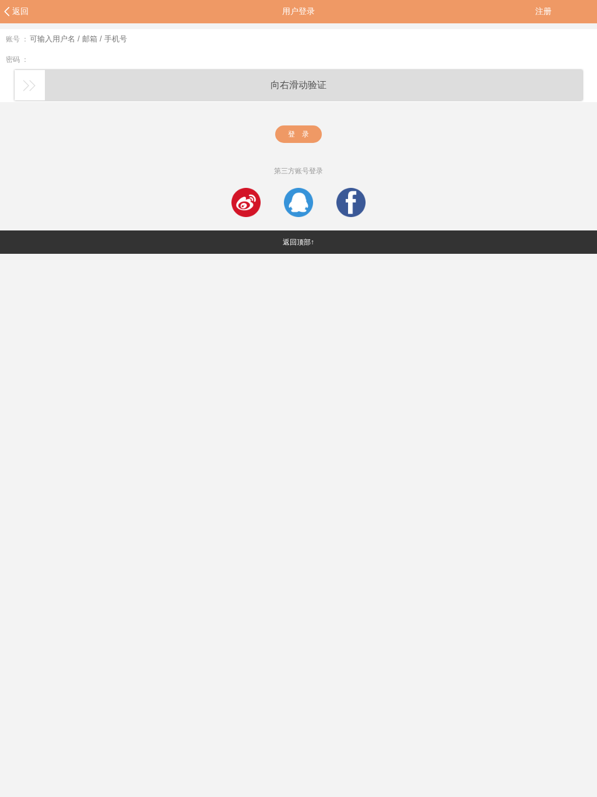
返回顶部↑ (298, 242)
